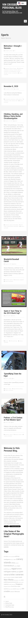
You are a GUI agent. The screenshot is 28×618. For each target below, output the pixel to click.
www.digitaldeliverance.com (11, 524)
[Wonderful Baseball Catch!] (14, 245)
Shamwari (13, 584)
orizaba (18, 71)
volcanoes (14, 73)
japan (5, 577)
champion (6, 100)
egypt (14, 568)
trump (20, 588)
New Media (8, 580)
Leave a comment (9, 281)
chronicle (17, 563)
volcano (10, 73)
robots (10, 584)
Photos (11, 68)
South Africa (14, 586)
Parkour (16, 434)
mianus (13, 100)
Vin (14, 50)
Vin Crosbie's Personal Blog (12, 6)
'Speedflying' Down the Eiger (12, 375)
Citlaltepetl (20, 68)
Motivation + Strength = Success (13, 47)
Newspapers (16, 580)
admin (15, 121)
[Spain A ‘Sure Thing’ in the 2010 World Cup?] (14, 298)
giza (18, 571)
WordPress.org (9, 607)
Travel (9, 388)
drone (10, 569)
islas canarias (17, 574)
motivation (6, 71)
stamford (6, 588)
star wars (10, 588)
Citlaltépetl (6, 70)
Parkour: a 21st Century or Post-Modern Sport (13, 419)
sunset (14, 588)
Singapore (19, 584)
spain (19, 586)
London (13, 577)
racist (22, 582)
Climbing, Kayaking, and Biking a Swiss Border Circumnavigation (13, 116)
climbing (11, 70)
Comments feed (9, 605)
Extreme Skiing (19, 388)
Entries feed (8, 603)
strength (6, 73)
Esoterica (7, 68)
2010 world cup (13, 341)
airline (6, 556)
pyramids (15, 582)
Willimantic (17, 591)
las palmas (8, 577)
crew (10, 100)
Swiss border (10, 226)
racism (19, 582)
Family (16, 99)
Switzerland (15, 224)
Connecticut (7, 99)
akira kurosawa (11, 556)
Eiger (14, 388)
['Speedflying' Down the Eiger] (14, 360)
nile (19, 580)
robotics (6, 584)
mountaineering (12, 71)
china (13, 563)
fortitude (15, 70)
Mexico (19, 70)
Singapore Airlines (7, 586)
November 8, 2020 (11, 86)
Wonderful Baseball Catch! (11, 260)
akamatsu (17, 279)
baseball (22, 279)
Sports (14, 68)
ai (4, 556)
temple (17, 588)
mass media (18, 577)
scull (16, 100)
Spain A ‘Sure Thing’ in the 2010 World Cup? (12, 312)
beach (12, 559)
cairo (14, 559)
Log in (7, 601)
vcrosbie (17, 89)
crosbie (15, 566)
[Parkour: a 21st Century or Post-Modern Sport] (12, 406)
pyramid (11, 582)
